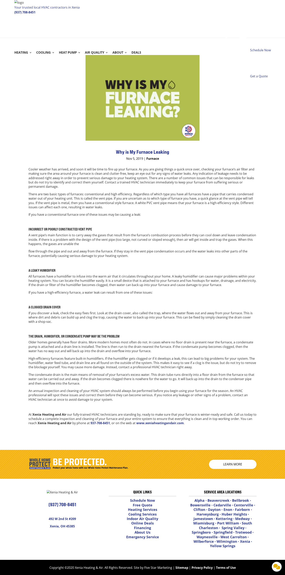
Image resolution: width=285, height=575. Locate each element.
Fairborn (243, 509)
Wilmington (227, 541)
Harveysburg (208, 514)
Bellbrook (241, 500)
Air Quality (94, 53)
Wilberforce (203, 541)
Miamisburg (204, 523)
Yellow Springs (222, 546)
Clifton (199, 509)
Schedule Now (142, 500)
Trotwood (243, 532)
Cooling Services (142, 514)
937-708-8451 (100, 423)
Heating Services (142, 509)
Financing (142, 527)
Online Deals (142, 523)
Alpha (200, 500)
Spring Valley (233, 527)
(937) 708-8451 (24, 12)
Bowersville (201, 505)
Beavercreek (218, 500)
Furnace (152, 158)
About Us (142, 532)
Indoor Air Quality (142, 518)
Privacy (197, 567)
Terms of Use (225, 567)
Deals (136, 53)
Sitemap (181, 567)
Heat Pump (68, 53)
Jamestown (203, 518)
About (117, 53)
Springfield (223, 532)
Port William (228, 523)
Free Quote (142, 505)
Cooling (43, 53)
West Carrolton (233, 537)
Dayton (214, 509)
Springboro (202, 532)
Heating (21, 53)
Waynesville (207, 537)
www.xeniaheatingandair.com (160, 423)
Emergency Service (142, 537)
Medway (243, 518)
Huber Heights (234, 514)
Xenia (244, 541)
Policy (208, 567)
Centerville (243, 505)
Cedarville (222, 505)
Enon (227, 509)
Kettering (224, 518)
